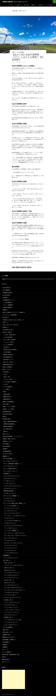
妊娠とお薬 (5, 629)
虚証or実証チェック (7, 359)
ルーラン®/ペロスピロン (8, 483)
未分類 (3, 657)
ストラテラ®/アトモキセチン (9, 461)
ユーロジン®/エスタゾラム (10, 547)
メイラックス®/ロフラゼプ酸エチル (12, 520)
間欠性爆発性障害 (6, 451)
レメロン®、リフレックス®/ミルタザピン (13, 565)
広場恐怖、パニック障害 (8, 409)
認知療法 (5, 644)
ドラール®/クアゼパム (9, 540)
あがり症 (17, 267)
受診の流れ (5, 317)
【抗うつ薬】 (5, 560)
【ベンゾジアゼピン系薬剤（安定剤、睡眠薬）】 (13, 503)
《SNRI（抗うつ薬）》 (8, 567)
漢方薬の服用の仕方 (7, 357)
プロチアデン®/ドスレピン (10, 614)
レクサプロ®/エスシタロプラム (11, 592)
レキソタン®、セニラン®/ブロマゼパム (12, 525)
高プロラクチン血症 (7, 453)
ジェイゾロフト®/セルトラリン (11, 585)
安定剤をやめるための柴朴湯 (9, 349)
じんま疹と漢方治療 (7, 337)
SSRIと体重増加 (6, 290)
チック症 (5, 384)
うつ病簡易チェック (33, 4)
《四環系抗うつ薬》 (7, 617)
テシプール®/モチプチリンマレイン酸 (12, 619)
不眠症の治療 (6, 394)
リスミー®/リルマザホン (9, 550)
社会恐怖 (29, 267)
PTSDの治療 (5, 371)
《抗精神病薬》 (6, 473)
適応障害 (5, 448)
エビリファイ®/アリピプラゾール (10, 476)
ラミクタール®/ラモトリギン (9, 557)
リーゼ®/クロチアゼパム (9, 523)
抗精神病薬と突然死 (7, 292)
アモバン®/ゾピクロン (8, 498)
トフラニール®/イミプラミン (10, 607)
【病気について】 (15, 52)
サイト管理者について (18, 4)
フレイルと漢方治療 (7, 344)
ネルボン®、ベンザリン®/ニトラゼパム (12, 542)
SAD (13, 267)
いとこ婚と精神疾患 (7, 302)
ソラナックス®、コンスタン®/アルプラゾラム (14, 515)
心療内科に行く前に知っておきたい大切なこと (13, 319)
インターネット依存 (7, 379)
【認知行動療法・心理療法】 (8, 639)
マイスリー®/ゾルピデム (8, 500)
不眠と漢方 (5, 347)
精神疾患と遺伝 (5, 659)
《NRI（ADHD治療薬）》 (8, 458)
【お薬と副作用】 (6, 287)
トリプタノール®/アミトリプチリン (12, 609)
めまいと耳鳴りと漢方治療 (9, 339)
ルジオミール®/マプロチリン (10, 624)
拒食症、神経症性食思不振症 (9, 421)
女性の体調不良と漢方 (7, 329)
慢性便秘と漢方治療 (7, 354)
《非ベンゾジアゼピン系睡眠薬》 (10, 495)
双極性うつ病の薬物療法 (8, 401)
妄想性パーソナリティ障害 (8, 406)
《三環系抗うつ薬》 (7, 599)
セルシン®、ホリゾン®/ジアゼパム (11, 513)
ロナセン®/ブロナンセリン (9, 488)
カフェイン (4, 649)
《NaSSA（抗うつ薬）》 (8, 562)
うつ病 (4, 374)
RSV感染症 (5, 297)
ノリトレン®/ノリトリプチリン (11, 612)
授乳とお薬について (7, 632)
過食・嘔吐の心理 (7, 428)
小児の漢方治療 (6, 352)
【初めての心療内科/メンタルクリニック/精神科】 (13, 312)
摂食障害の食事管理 (7, 426)
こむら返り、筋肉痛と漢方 (9, 334)
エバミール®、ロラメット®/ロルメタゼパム (13, 533)
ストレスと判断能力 (6, 652)
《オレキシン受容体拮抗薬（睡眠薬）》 (11, 463)
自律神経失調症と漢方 (7, 364)
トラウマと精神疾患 (7, 386)
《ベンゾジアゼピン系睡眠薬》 (10, 530)
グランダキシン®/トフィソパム (11, 508)
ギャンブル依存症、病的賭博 (9, 381)
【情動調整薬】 (6, 555)
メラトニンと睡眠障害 (7, 305)
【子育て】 (4, 322)
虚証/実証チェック (42, 4)
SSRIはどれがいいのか (9, 582)
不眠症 (4, 391)
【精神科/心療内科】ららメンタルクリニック (14, 1)
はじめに (11, 4)
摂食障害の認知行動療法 (8, 423)
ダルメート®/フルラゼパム (10, 538)
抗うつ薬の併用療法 (7, 627)
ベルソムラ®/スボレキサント (9, 466)
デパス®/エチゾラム (8, 518)
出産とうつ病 (6, 376)
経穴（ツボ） (5, 661)
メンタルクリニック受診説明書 (9, 314)
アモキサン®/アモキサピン (10, 604)
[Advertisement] (13, 679)
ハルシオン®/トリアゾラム (10, 545)
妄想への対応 (5, 404)
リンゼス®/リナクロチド (8, 493)
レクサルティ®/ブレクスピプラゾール (11, 485)
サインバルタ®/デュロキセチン (11, 575)
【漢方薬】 (4, 327)
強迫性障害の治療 (6, 411)
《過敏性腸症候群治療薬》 (8, 490)
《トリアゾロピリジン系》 (9, 595)
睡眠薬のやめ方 (6, 396)
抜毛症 (4, 416)
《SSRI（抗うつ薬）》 (8, 580)
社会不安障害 (21, 52)
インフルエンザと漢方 (8, 342)
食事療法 (5, 309)
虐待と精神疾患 (6, 446)
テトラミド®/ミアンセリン (10, 622)
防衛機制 (5, 647)
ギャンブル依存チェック (51, 4)
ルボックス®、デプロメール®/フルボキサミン (14, 590)
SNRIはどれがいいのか (9, 570)
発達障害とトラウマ (7, 441)
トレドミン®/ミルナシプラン (10, 577)
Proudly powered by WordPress (7, 694)
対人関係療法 (5, 642)
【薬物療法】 (5, 456)
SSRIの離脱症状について (8, 300)
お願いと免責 (26, 4)
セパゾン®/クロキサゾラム (10, 510)
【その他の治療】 (6, 295)
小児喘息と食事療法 (7, 307)
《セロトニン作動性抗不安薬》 (9, 468)
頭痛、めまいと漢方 (7, 362)
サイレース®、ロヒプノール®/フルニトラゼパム (14, 535)
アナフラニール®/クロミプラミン (11, 602)
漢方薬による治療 (6, 332)
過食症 (4, 431)
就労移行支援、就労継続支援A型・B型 (10, 654)
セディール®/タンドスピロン (9, 471)
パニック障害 (5, 389)
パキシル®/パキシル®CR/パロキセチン (12, 587)
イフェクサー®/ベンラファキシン (11, 572)
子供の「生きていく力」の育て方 (10, 324)
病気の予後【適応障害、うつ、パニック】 (12, 436)
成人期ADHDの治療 (7, 414)
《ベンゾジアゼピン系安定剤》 (10, 505)
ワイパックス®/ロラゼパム (10, 528)
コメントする (22, 62)
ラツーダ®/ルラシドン (8, 481)
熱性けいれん (5, 433)
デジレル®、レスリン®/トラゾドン (11, 597)
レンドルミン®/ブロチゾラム (10, 552)
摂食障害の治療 (6, 419)
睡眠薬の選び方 (6, 399)
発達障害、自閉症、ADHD (8, 438)
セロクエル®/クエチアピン (9, 478)
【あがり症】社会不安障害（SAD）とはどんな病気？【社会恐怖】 (28, 57)
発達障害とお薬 (6, 634)
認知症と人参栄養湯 (7, 366)
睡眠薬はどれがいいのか (8, 637)
